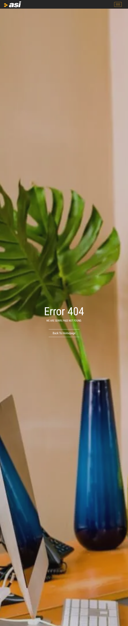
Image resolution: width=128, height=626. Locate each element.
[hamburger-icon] (118, 4)
